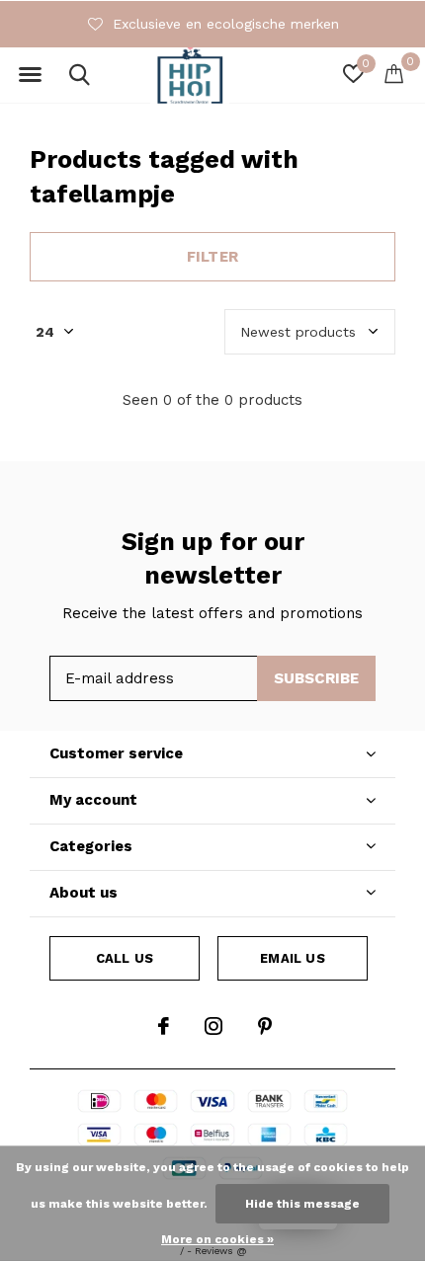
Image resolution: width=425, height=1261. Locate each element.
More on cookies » (217, 1239)
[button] (29, 75)
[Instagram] (213, 1026)
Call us (124, 958)
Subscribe (317, 678)
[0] (393, 73)
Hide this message (302, 1204)
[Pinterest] (265, 1026)
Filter (212, 257)
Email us (292, 958)
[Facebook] (163, 1026)
